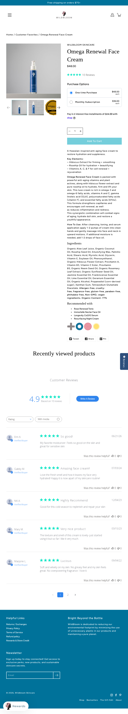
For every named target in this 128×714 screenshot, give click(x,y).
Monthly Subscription (87, 102)
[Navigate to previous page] (53, 594)
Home (9, 34)
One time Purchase (86, 92)
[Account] (112, 14)
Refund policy (13, 636)
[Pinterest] (120, 695)
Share (91, 339)
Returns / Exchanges (16, 624)
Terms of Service (14, 632)
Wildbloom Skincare (25, 693)
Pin (104, 339)
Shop (81, 700)
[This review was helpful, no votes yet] (113, 456)
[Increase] (80, 131)
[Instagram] (111, 695)
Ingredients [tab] (74, 243)
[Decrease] (69, 131)
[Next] (58, 107)
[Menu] (9, 15)
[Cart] (119, 14)
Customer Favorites (27, 34)
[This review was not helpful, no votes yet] (118, 456)
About (119, 700)
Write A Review (87, 398)
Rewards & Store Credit (17, 640)
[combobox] (19, 419)
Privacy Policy (13, 628)
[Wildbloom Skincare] (64, 15)
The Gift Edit (106, 700)
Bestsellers (92, 700)
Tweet (76, 339)
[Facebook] (116, 695)
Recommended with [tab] (79, 303)
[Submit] (56, 675)
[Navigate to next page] (75, 594)
